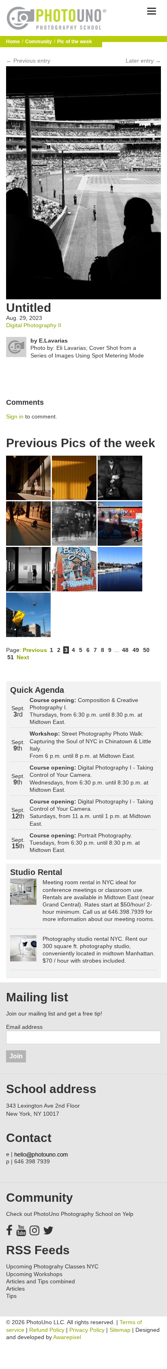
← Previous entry (28, 60)
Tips (11, 1296)
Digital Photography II (33, 325)
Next (23, 657)
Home (13, 41)
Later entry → (143, 60)
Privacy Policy (87, 1330)
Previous (35, 650)
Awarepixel (67, 1337)
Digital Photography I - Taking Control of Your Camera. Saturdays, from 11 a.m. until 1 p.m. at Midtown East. (91, 812)
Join (16, 1056)
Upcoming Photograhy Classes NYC (52, 1266)
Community (38, 41)
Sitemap (120, 1330)
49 (136, 650)
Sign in (15, 416)
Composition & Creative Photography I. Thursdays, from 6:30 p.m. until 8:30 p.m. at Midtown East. (86, 711)
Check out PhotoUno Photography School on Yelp (69, 1214)
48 (125, 650)
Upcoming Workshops (34, 1274)
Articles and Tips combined (40, 1281)
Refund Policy (46, 1330)
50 (146, 650)
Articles (15, 1288)
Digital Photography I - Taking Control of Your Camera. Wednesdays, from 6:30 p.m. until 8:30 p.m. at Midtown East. (91, 778)
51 (10, 657)
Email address (24, 1027)
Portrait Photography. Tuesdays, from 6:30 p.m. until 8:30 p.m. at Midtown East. (85, 842)
